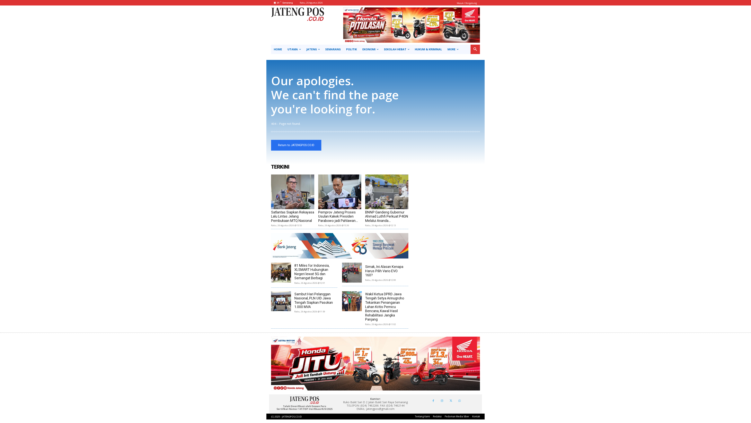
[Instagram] (442, 400)
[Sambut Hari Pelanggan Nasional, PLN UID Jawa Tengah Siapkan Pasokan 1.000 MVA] (281, 301)
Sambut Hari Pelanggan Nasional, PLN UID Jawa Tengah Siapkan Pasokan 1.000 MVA (313, 300)
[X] (450, 400)
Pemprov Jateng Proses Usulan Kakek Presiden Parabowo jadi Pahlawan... (338, 216)
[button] (475, 49)
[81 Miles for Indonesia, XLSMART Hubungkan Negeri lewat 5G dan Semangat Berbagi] (281, 273)
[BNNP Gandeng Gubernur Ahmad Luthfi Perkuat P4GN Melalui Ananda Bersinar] (386, 191)
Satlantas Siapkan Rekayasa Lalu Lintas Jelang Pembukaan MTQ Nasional (292, 216)
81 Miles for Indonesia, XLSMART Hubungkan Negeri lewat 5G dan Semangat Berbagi (311, 271)
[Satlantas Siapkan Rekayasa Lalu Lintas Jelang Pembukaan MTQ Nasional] (292, 191)
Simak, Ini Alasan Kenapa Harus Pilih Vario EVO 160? (384, 271)
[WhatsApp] (459, 400)
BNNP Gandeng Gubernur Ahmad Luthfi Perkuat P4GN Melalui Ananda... (386, 216)
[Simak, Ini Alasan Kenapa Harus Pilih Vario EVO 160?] (352, 273)
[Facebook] (433, 400)
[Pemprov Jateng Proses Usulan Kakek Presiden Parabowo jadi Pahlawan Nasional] (339, 191)
